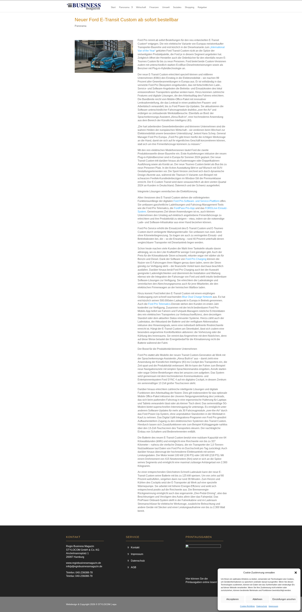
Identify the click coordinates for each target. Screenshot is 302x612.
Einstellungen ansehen (284, 599)
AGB (133, 567)
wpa (114, 604)
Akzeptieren (232, 599)
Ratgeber (202, 7)
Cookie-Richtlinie (247, 606)
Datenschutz (261, 606)
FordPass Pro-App (184, 208)
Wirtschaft (141, 7)
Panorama (124, 7)
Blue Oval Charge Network (197, 297)
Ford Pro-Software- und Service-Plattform (196, 201)
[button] (295, 572)
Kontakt (135, 547)
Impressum (273, 606)
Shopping (189, 7)
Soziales (177, 7)
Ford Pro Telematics (159, 304)
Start (113, 7)
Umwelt (166, 7)
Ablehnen (257, 599)
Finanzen (154, 7)
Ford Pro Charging (196, 259)
